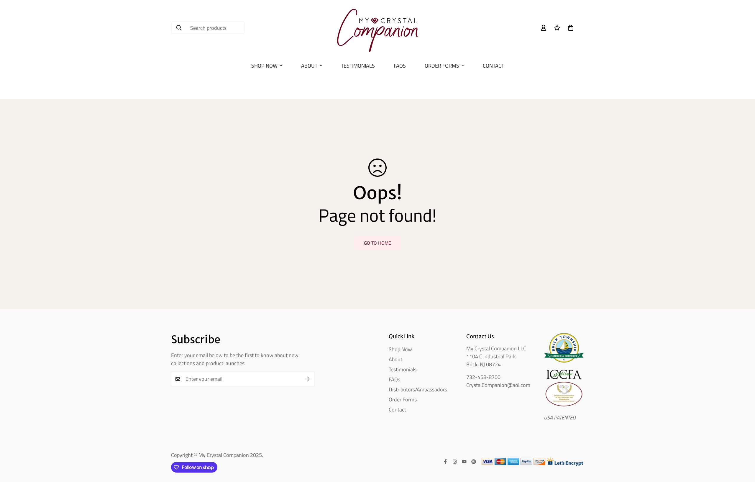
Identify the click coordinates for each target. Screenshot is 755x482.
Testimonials (358, 66)
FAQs (400, 66)
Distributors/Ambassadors (418, 389)
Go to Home (377, 242)
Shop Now (264, 66)
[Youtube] (464, 461)
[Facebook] (445, 461)
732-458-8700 (483, 377)
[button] (570, 28)
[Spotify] (473, 461)
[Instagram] (454, 461)
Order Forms (442, 66)
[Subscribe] (308, 379)
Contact (493, 66)
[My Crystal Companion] (377, 28)
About (309, 66)
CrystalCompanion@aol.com (498, 385)
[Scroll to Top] (743, 450)
